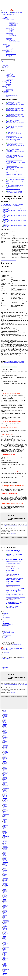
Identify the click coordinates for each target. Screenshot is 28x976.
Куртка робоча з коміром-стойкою (14, 192)
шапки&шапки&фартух (14, 41)
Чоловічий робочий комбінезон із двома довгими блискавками (15, 117)
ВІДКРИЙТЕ (6, 50)
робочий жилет (12, 25)
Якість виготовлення (11, 54)
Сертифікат (8, 56)
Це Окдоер (8, 45)
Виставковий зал (10, 47)
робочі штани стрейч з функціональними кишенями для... (14, 136)
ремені (10, 43)
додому (5, 17)
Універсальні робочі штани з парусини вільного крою (14, 560)
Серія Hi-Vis (9, 28)
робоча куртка (12, 20)
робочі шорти (12, 26)
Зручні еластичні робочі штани (13, 140)
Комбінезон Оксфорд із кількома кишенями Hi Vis (14, 551)
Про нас (5, 44)
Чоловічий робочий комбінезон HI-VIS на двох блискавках (15, 111)
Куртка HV (11, 29)
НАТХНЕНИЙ (9, 49)
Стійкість (8, 57)
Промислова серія (10, 19)
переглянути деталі (10, 556)
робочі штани (12, 22)
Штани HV (11, 30)
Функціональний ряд (8, 624)
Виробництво (9, 51)
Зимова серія (9, 38)
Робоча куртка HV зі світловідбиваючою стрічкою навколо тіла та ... (14, 171)
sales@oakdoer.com (6, 11)
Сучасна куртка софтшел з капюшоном (15, 151)
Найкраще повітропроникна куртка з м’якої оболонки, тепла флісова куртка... (14, 579)
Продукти (5, 18)
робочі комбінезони (13, 23)
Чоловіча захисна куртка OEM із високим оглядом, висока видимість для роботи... (15, 590)
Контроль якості (9, 55)
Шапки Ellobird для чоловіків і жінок (15, 361)
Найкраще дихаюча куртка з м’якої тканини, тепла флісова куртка (14, 188)
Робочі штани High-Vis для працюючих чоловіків (14, 602)
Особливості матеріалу (11, 52)
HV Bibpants (11, 31)
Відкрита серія (9, 33)
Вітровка (11, 34)
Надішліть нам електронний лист (8, 260)
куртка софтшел (12, 35)
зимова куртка (12, 36)
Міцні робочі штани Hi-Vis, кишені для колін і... (14, 569)
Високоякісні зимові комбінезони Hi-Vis (15, 177)
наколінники (12, 40)
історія (7, 46)
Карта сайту (8, 658)
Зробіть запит (6, 652)
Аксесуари (8, 39)
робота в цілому (12, 24)
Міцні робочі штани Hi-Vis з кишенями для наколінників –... (15, 157)
